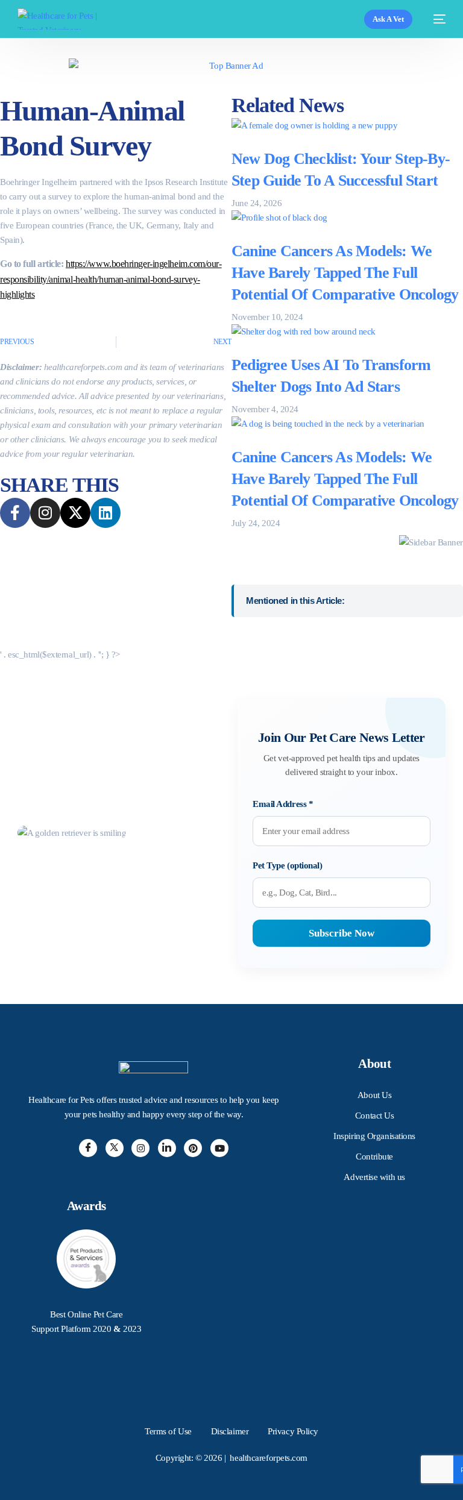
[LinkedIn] (167, 1148)
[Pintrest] (193, 1148)
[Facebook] (88, 1148)
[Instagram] (140, 1148)
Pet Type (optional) (287, 865)
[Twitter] (115, 1148)
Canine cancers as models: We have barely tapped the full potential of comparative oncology (345, 273)
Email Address (283, 804)
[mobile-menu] (435, 19)
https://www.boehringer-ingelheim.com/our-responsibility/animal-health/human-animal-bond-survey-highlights (111, 279)
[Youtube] (219, 1148)
